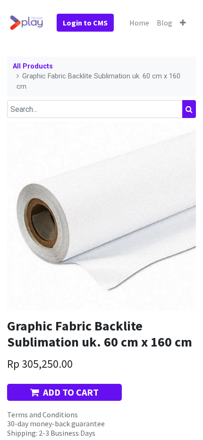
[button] (183, 22)
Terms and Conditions (42, 414)
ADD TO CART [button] (71, 392)
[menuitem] (139, 22)
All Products (33, 66)
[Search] (189, 109)
